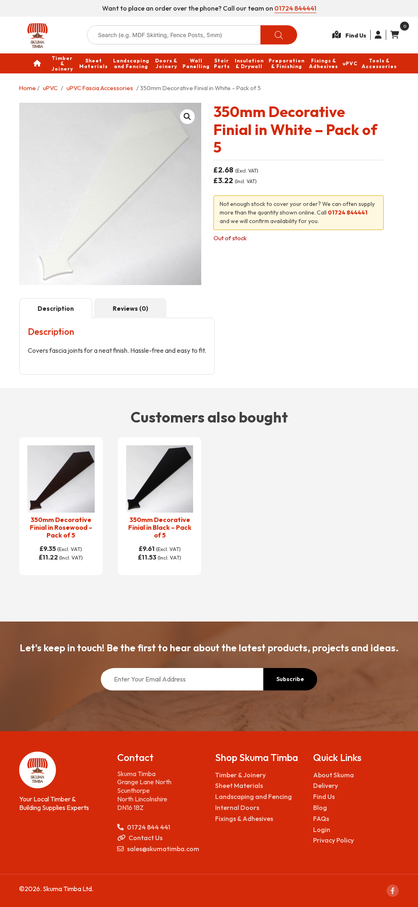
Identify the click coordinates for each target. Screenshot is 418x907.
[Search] (278, 34)
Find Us (324, 796)
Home (27, 88)
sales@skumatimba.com (163, 849)
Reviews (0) (130, 308)
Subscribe (290, 679)
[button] (187, 116)
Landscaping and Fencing (253, 796)
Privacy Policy (333, 840)
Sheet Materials (239, 785)
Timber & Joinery (240, 775)
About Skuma (333, 775)
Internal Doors (237, 807)
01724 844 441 (148, 827)
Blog (320, 807)
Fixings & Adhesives (244, 818)
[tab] (55, 308)
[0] (392, 35)
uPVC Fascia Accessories (100, 88)
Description (56, 308)
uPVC (50, 88)
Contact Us (145, 838)
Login (321, 829)
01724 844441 (295, 8)
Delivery (325, 785)
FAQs (321, 818)
